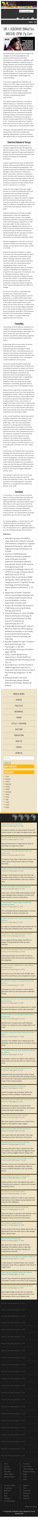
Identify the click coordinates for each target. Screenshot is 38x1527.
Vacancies (7, 1498)
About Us (6, 1466)
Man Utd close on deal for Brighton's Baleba (13, 1191)
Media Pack (7, 1490)
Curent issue (26, 1490)
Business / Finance (9, 1477)
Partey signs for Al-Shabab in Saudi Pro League (14, 1086)
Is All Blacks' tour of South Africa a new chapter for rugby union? (19, 1256)
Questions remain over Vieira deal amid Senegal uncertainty (17, 1158)
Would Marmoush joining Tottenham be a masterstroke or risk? (18, 1099)
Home (6, 1464)
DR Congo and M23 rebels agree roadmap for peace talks (16, 837)
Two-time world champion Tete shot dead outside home (16, 886)
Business (19, 711)
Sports (19, 753)
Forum (6, 1493)
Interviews (8, 792)
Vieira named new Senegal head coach (12, 1223)
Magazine (26, 1485)
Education (19, 735)
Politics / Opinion (8, 1474)
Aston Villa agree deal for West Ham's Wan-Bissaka (15, 1207)
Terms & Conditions (9, 1485)
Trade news (26, 1464)
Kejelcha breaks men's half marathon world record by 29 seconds (19, 868)
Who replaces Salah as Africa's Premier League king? (15, 1142)
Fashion (8, 786)
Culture (19, 729)
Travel (19, 747)
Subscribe (26, 1496)
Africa (19, 700)
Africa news (7, 1471)
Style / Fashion (19, 723)
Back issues (26, 1493)
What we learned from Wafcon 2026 (11, 1238)
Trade (19, 717)
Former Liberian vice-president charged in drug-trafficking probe (18, 949)
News (5, 1496)
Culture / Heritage (28, 1469)
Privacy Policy (8, 1488)
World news (19, 694)
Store (24, 1488)
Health (19, 741)
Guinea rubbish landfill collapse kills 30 (12, 824)
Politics (19, 706)
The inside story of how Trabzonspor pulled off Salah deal (17, 1068)
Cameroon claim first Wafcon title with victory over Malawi (17, 1285)
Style (7, 799)
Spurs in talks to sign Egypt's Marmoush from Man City (16, 1128)
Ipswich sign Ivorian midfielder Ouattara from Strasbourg (17, 1272)
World (7, 807)
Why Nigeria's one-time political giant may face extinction (17, 933)
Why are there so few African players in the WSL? (15, 1115)
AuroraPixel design (9, 1501)
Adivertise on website (31, 1506)
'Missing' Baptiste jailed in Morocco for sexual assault (15, 1176)
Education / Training (28, 1471)
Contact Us (26, 1498)
